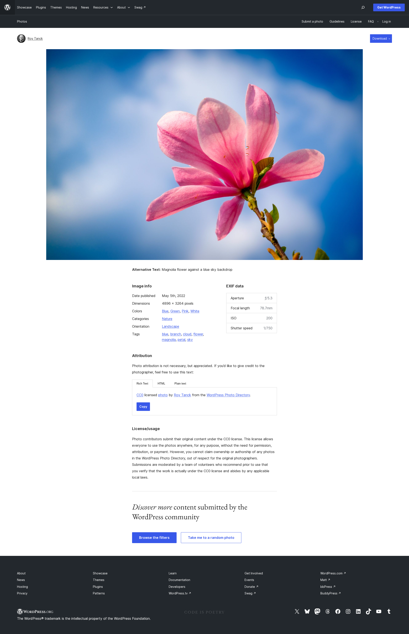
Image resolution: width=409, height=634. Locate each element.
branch (175, 334)
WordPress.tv (180, 593)
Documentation (179, 580)
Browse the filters (154, 537)
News (21, 580)
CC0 (140, 395)
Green (175, 311)
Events (249, 580)
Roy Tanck (35, 38)
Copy (143, 406)
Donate (252, 586)
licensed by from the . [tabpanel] (194, 395)
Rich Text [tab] (142, 383)
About (21, 573)
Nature (167, 319)
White (194, 311)
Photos (22, 21)
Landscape (170, 326)
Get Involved (254, 573)
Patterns (99, 593)
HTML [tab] (161, 383)
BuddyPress (330, 593)
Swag (250, 593)
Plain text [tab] (180, 383)
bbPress (328, 586)
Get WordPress (389, 7)
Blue (165, 311)
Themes (98, 580)
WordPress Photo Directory (228, 395)
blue (165, 334)
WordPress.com (333, 573)
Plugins (98, 586)
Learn (173, 573)
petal (181, 339)
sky (190, 339)
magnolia (169, 339)
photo (163, 395)
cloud (187, 334)
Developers (177, 586)
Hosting (22, 586)
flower (198, 334)
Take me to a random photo (211, 537)
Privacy (22, 593)
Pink (185, 311)
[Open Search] (363, 7)
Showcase (100, 573)
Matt (325, 580)
